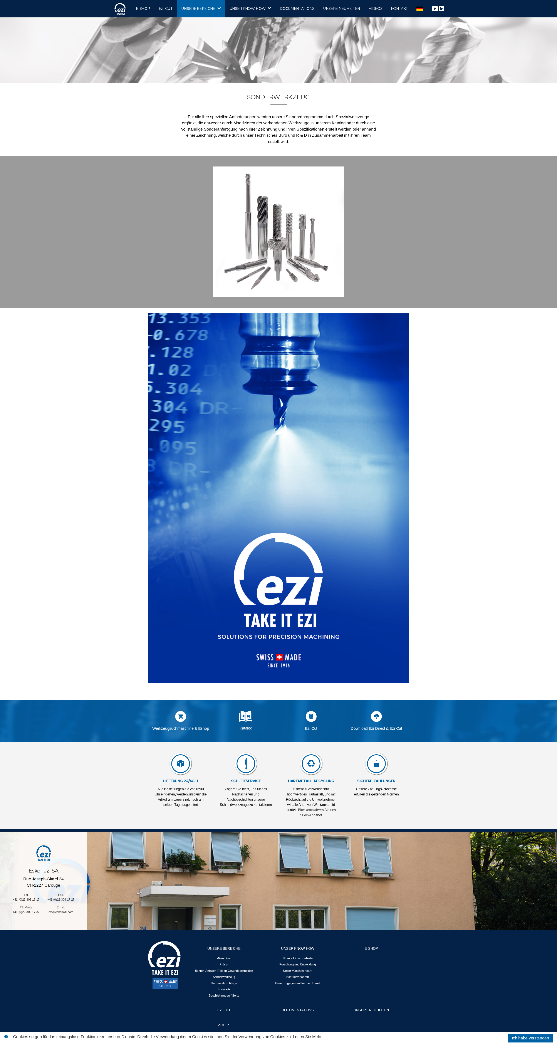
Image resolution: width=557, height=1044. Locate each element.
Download (246, 717)
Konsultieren (245, 724)
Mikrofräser (224, 958)
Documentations (297, 9)
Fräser (224, 964)
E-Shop (143, 9)
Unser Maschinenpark (297, 970)
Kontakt (399, 9)
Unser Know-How (248, 9)
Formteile (224, 989)
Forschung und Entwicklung (297, 964)
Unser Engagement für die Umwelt (297, 983)
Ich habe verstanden (530, 1038)
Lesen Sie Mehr (307, 1036)
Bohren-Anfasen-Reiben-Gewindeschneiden (224, 970)
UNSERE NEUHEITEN (341, 9)
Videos (375, 9)
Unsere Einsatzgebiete (298, 958)
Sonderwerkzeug (224, 976)
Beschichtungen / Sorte (224, 995)
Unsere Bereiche (198, 9)
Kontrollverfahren (297, 976)
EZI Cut (166, 9)
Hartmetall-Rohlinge (224, 983)
